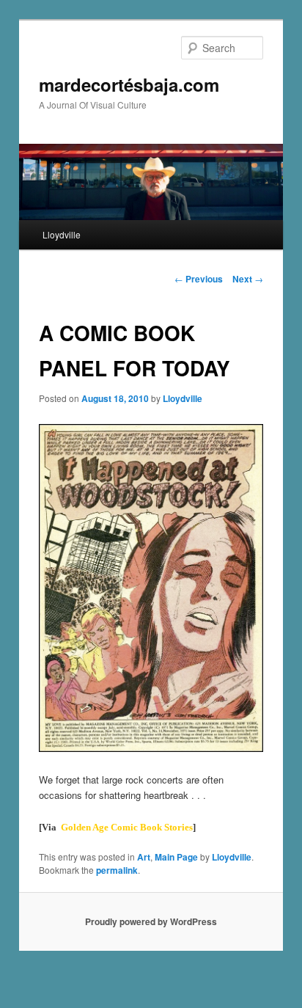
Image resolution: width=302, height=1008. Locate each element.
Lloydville (62, 234)
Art (143, 856)
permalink (117, 870)
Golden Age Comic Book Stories (127, 827)
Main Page (176, 856)
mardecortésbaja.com (129, 84)
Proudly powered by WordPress (151, 921)
